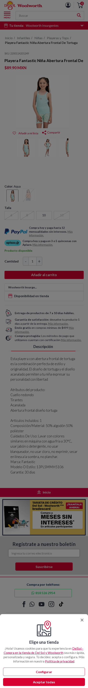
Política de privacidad (59, 661)
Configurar (44, 672)
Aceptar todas (44, 682)
